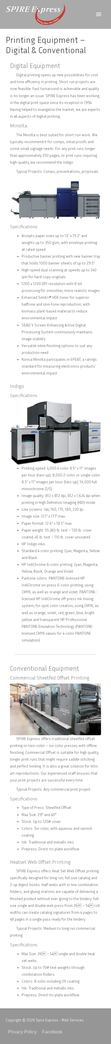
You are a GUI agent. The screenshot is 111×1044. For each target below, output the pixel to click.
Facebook (52, 1031)
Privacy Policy (22, 1031)
